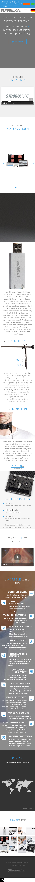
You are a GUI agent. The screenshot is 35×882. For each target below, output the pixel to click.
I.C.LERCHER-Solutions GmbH (20, 862)
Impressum (13, 865)
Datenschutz (21, 865)
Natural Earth (31, 808)
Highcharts (25, 808)
